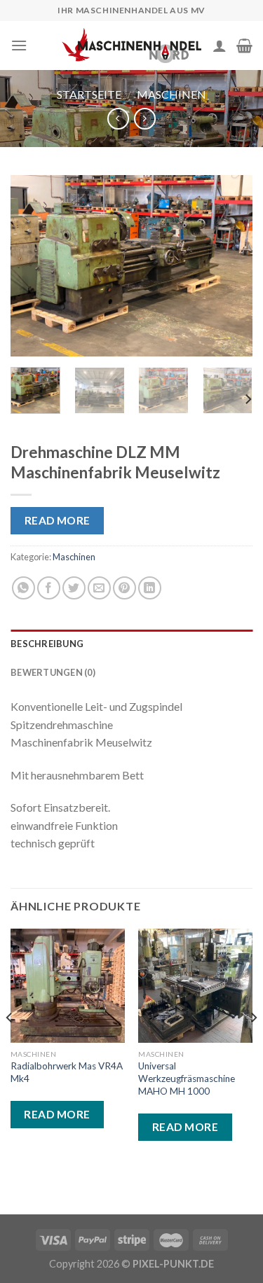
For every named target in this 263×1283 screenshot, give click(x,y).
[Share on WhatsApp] (23, 587)
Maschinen (171, 94)
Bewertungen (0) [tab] (53, 672)
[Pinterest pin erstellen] (124, 587)
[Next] (230, 266)
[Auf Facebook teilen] (48, 587)
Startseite (89, 94)
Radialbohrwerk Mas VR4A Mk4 (67, 1072)
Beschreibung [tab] (47, 643)
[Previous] (33, 266)
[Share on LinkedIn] (149, 587)
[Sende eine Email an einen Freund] (99, 587)
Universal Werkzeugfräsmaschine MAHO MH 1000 (186, 1078)
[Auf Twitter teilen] (74, 587)
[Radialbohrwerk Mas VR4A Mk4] (68, 986)
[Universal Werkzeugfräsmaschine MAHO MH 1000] (195, 986)
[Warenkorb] (244, 45)
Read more (57, 520)
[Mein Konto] (220, 45)
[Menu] (19, 45)
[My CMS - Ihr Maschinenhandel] (132, 45)
